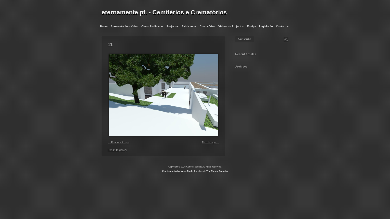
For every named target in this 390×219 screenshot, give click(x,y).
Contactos (282, 26)
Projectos (173, 26)
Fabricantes (189, 26)
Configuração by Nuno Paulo (177, 171)
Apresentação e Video (124, 26)
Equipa (251, 26)
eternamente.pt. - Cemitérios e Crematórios (164, 12)
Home (103, 26)
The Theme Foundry (217, 171)
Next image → (210, 142)
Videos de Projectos (231, 26)
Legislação (266, 26)
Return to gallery (117, 149)
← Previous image (118, 142)
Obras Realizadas (152, 26)
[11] (163, 138)
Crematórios (207, 26)
